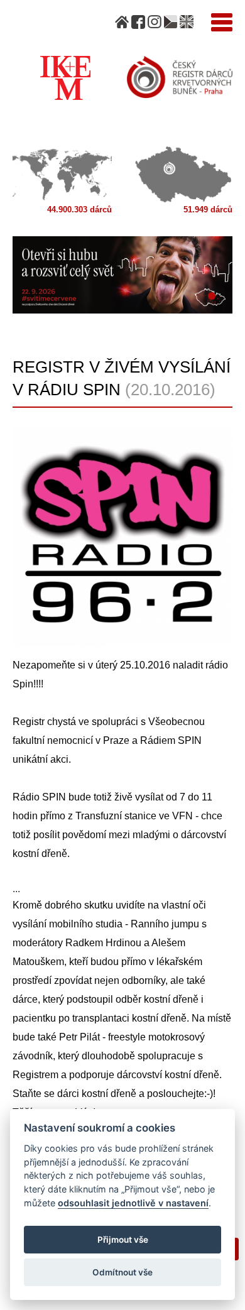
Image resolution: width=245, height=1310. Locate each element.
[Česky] (171, 22)
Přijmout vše (122, 1240)
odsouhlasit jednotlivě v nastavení (133, 1203)
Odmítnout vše (122, 1272)
